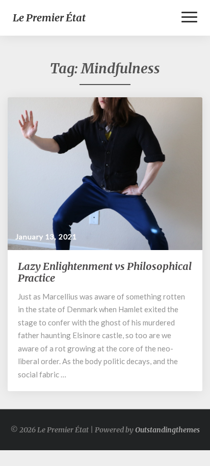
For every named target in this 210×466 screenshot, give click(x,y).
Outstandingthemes (167, 429)
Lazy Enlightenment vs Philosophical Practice (105, 272)
